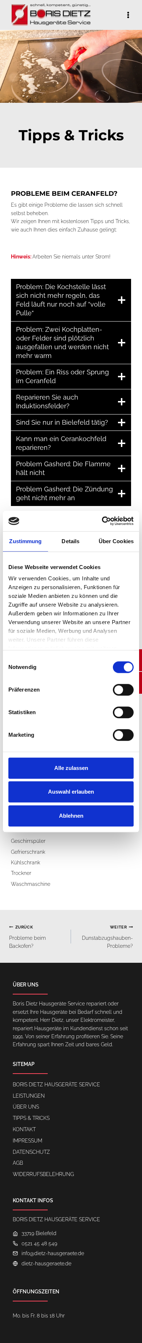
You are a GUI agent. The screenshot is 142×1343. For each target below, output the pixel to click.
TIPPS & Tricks (31, 1118)
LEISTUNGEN (29, 1096)
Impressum (27, 1141)
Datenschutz (31, 1152)
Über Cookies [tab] (116, 541)
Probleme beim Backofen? (27, 936)
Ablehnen (71, 816)
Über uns (26, 1107)
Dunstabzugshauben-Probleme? (107, 936)
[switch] (123, 690)
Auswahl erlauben (71, 792)
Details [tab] (70, 541)
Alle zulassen (71, 768)
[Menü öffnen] (128, 14)
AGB (18, 1163)
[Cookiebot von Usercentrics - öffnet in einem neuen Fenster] (102, 521)
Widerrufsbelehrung (43, 1174)
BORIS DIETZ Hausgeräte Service (56, 1084)
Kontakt (24, 1129)
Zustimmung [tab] (25, 541)
